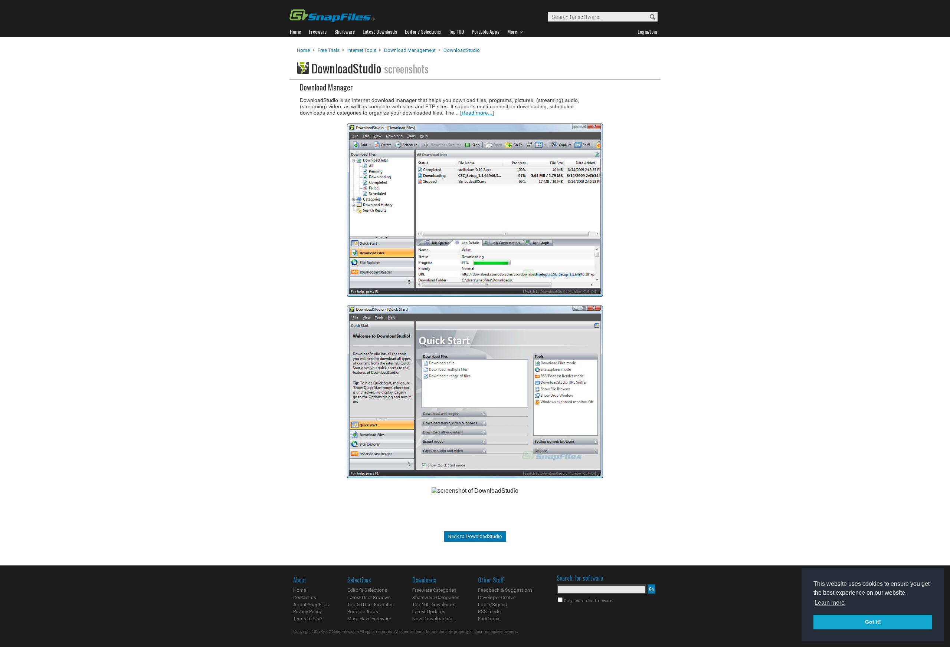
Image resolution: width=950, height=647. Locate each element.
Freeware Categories (434, 590)
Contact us (304, 597)
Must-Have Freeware (369, 618)
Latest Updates (428, 611)
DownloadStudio (461, 50)
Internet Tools (361, 50)
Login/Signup (492, 604)
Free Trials (329, 50)
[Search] (649, 17)
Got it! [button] (873, 622)
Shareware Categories (435, 597)
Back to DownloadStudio (475, 536)
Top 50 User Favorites (370, 604)
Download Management (410, 50)
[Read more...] (477, 113)
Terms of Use (307, 618)
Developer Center (496, 597)
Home (303, 50)
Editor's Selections (367, 590)
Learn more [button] (830, 603)
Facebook (489, 618)
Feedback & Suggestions (505, 590)
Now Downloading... (434, 618)
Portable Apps (362, 611)
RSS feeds (489, 611)
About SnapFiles (311, 604)
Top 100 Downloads (433, 604)
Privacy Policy (307, 611)
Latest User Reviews (369, 597)
